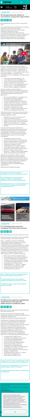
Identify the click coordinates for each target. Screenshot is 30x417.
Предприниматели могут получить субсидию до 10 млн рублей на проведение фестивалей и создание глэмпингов (14, 185)
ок (15, 412)
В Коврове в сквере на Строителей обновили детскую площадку (13, 284)
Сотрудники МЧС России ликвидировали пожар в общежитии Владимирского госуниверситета (15, 361)
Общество (5, 12)
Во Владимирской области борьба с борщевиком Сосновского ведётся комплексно (14, 173)
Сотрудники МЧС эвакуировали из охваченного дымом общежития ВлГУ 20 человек (14, 366)
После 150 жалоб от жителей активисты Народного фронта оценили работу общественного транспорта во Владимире (13, 179)
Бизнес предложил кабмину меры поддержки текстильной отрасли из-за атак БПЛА (14, 275)
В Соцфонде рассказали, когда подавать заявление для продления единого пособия (13, 279)
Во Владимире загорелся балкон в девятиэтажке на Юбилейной (15, 371)
